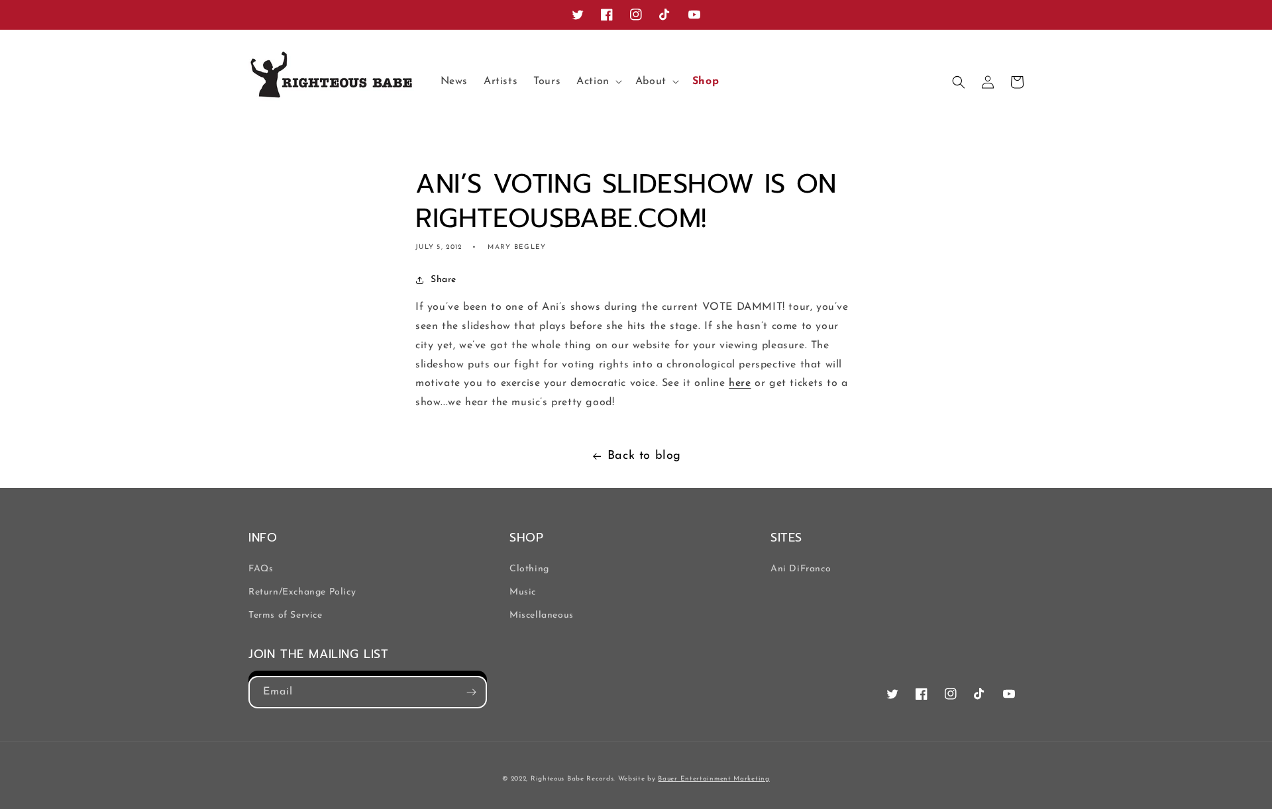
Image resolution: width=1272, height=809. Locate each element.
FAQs (260, 569)
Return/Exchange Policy (302, 592)
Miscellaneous (541, 615)
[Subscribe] (471, 692)
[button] (597, 82)
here (740, 383)
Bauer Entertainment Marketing (713, 779)
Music (522, 592)
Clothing (529, 569)
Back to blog (644, 456)
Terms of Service (285, 615)
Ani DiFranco (800, 569)
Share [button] (443, 280)
